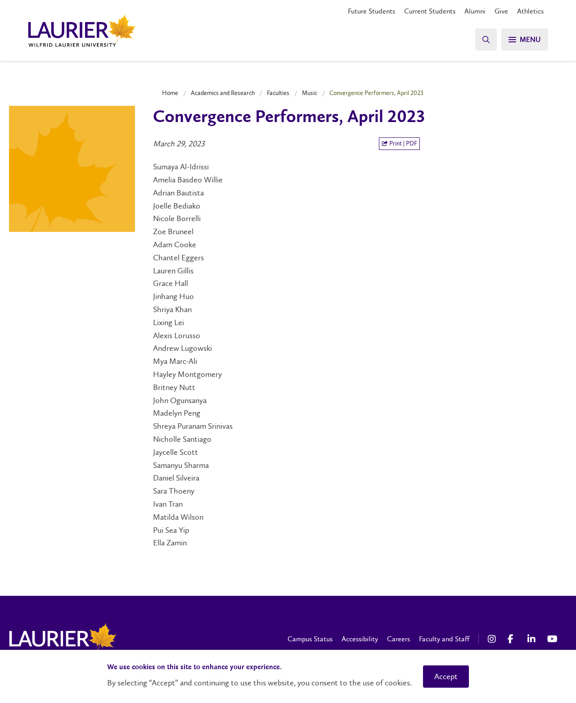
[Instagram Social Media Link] (493, 639)
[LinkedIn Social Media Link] (532, 639)
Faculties (278, 93)
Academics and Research (223, 93)
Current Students (429, 11)
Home (170, 93)
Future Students (371, 11)
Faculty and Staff (444, 639)
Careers (398, 639)
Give (501, 11)
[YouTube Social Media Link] (552, 639)
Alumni (475, 11)
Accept (446, 676)
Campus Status (310, 639)
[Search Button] (486, 39)
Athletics (530, 11)
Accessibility (360, 639)
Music (309, 93)
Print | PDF (402, 143)
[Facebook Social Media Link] (513, 639)
